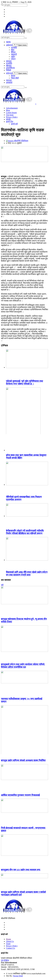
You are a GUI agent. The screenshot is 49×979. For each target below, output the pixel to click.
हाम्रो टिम (9, 122)
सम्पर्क (8, 119)
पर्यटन (13, 59)
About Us (10, 941)
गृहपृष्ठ (8, 42)
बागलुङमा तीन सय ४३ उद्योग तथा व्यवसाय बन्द (20, 869)
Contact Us (10, 948)
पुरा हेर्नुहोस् (5, 960)
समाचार (9, 61)
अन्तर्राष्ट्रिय (10, 68)
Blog (8, 110)
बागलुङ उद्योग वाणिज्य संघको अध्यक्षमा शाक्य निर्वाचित (23, 760)
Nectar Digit (18, 976)
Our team (9, 115)
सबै (2, 585)
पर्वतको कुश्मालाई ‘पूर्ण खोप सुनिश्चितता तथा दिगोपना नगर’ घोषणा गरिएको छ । (24, 382)
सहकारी (14, 54)
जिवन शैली (15, 78)
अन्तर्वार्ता (9, 82)
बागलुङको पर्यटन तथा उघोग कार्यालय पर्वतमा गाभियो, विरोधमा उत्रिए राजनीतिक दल (23, 665)
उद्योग (13, 56)
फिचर (13, 76)
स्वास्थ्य (9, 80)
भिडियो (8, 70)
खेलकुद (8, 66)
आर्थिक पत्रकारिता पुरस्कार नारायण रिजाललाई (20, 795)
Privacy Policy (12, 117)
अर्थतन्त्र (9, 45)
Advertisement (12, 108)
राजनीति (9, 63)
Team (8, 944)
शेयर (12, 50)
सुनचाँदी (14, 47)
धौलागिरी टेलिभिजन (21, 141)
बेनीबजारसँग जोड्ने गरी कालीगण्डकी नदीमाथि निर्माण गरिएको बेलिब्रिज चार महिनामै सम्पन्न (25, 532)
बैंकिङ (13, 52)
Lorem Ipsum (11, 112)
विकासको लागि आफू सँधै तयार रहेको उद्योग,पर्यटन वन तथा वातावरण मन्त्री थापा (26, 573)
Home (8, 939)
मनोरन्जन (9, 73)
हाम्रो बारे (14, 124)
